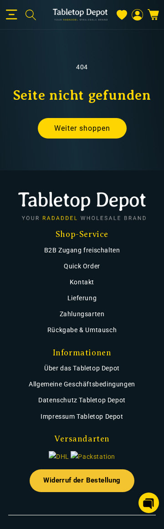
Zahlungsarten (82, 314)
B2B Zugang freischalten (82, 250)
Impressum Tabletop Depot (82, 416)
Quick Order (82, 266)
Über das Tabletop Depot (82, 368)
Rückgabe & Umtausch (82, 330)
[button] (11, 15)
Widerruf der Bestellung (81, 480)
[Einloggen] (137, 15)
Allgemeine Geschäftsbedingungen (82, 384)
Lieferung (82, 298)
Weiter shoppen (82, 128)
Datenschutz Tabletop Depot (82, 400)
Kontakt (82, 282)
